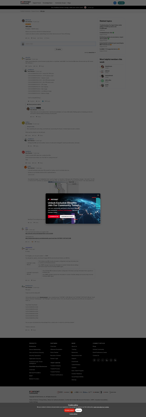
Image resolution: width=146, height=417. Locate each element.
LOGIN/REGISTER (53, 216)
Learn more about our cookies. (101, 407)
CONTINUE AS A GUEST (67, 216)
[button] (73, 414)
